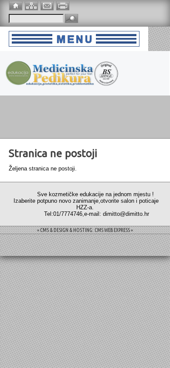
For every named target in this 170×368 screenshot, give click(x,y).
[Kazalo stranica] (32, 5)
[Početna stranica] (16, 5)
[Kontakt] (48, 5)
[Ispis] (63, 5)
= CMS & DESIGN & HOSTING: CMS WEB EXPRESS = (85, 230)
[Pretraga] (71, 19)
